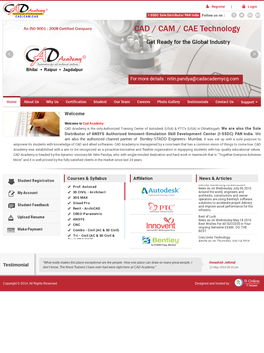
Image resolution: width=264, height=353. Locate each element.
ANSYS (78, 219)
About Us (31, 101)
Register (218, 7)
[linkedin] (250, 15)
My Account (28, 193)
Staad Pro (81, 203)
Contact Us (225, 101)
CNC (76, 225)
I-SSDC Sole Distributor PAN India (173, 15)
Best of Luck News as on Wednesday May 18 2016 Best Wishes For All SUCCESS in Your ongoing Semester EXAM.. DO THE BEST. (225, 221)
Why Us (52, 101)
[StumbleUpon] (258, 15)
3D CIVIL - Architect (89, 192)
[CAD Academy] (25, 17)
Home (12, 101)
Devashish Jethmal (222, 262)
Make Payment (30, 229)
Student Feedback (33, 205)
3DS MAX (80, 197)
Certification (76, 101)
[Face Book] (234, 15)
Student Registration (36, 181)
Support (247, 102)
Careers (143, 101)
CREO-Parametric (87, 214)
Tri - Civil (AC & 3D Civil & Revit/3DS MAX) (91, 237)
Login (252, 7)
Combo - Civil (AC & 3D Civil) (95, 230)
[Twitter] (242, 15)
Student (100, 101)
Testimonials (197, 101)
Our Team (122, 101)
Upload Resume (31, 217)
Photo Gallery (168, 101)
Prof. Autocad (84, 187)
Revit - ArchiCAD (86, 208)
